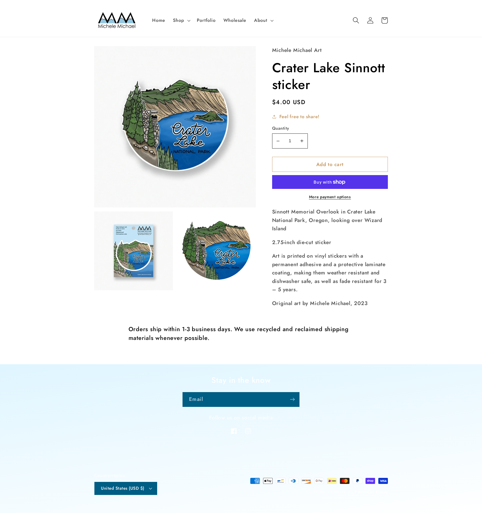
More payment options (330, 197)
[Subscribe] (292, 399)
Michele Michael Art (336, 491)
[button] (181, 20)
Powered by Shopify (371, 491)
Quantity (280, 128)
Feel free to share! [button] (299, 116)
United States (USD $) (122, 488)
